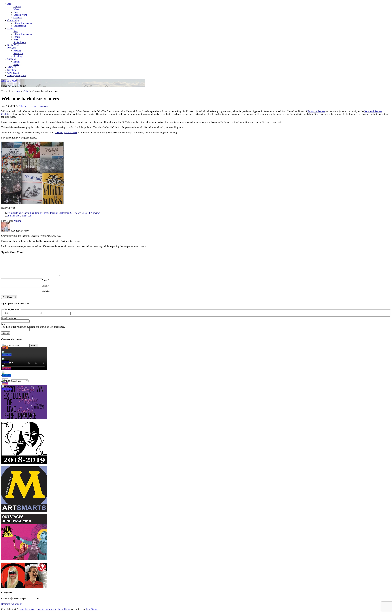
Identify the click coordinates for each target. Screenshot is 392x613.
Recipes (17, 50)
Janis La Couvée (9, 80)
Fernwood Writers (316, 111)
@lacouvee (24, 106)
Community (13, 20)
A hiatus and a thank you (19, 215)
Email (44, 285)
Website (45, 291)
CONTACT (13, 72)
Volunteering (19, 26)
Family (16, 37)
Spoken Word (20, 14)
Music (16, 9)
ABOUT (11, 67)
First (6, 313)
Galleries (17, 17)
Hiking (16, 64)
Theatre (17, 6)
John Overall (92, 609)
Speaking (18, 56)
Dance (16, 12)
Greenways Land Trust (66, 132)
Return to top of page (11, 604)
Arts (9, 3)
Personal (11, 48)
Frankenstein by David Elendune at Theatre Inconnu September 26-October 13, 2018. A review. (53, 213)
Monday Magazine (16, 75)
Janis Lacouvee (27, 609)
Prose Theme (64, 609)
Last (40, 313)
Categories (6, 598)
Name (45, 280)
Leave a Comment (39, 106)
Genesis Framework (46, 609)
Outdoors (11, 59)
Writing (17, 221)
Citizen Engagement (23, 23)
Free (15, 39)
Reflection (18, 53)
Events (10, 28)
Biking (16, 61)
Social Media (19, 42)
